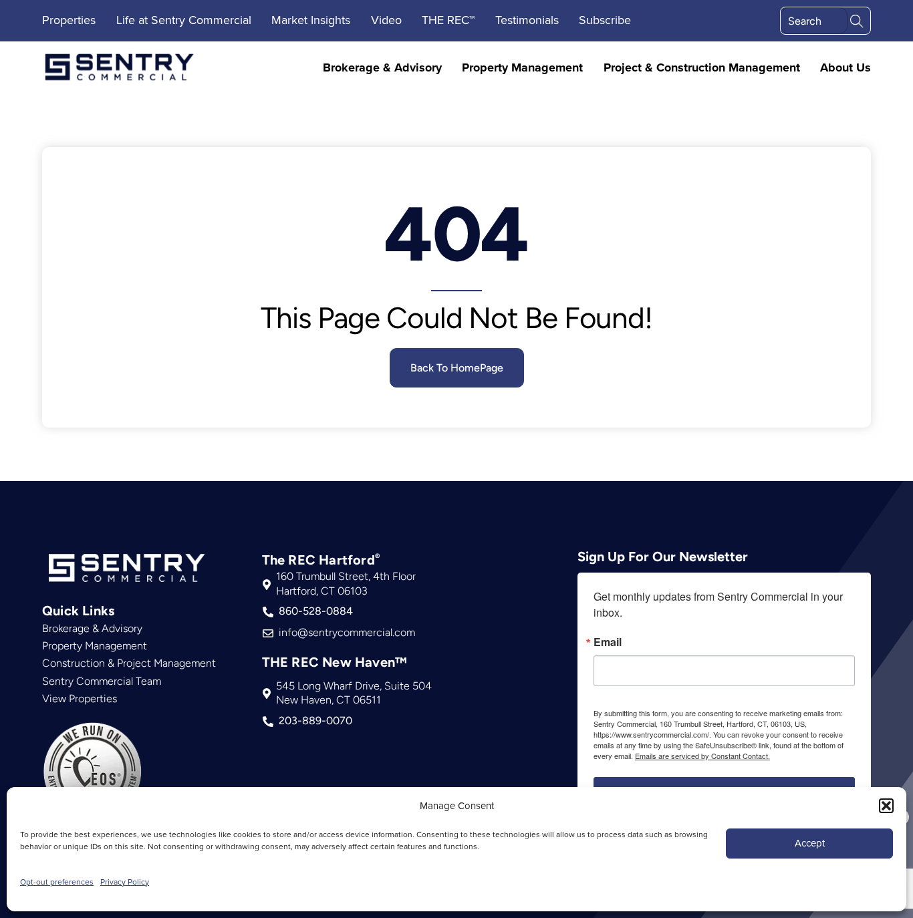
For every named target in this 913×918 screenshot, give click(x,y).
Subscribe (605, 19)
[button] (886, 805)
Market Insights (310, 19)
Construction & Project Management (129, 663)
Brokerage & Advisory (382, 67)
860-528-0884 (316, 611)
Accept (810, 843)
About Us (845, 67)
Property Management (522, 67)
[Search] (857, 19)
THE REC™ (448, 19)
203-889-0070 (315, 720)
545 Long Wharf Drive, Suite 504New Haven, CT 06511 (354, 693)
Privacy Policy (124, 881)
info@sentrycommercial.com (347, 632)
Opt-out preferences (57, 881)
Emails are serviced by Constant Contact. (702, 755)
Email (608, 642)
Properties (69, 19)
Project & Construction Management (702, 67)
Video (386, 19)
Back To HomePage (456, 367)
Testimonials (527, 19)
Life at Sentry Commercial (183, 19)
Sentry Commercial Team (101, 681)
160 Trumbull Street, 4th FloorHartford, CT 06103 (346, 583)
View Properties (79, 698)
